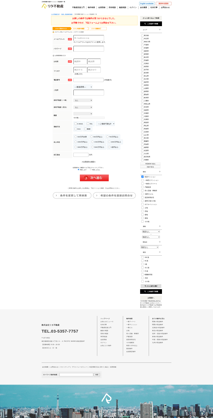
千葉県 (146, 45)
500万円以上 (98, 137)
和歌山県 (147, 104)
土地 (146, 208)
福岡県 (146, 147)
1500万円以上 (99, 142)
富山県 (146, 76)
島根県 (146, 129)
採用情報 (113, 367)
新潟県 (146, 73)
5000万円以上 (99, 147)
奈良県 (146, 107)
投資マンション (150, 177)
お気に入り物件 (106, 345)
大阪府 (146, 116)
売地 (146, 211)
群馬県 (146, 54)
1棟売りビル (149, 194)
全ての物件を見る (158, 318)
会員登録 (101, 7)
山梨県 (146, 88)
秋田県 (146, 66)
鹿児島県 (147, 157)
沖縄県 (146, 160)
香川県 (146, 138)
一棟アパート (131, 321)
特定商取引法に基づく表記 (98, 367)
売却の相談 (104, 333)
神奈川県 (147, 42)
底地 (146, 218)
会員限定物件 (131, 351)
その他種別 (130, 342)
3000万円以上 (82, 147)
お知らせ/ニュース (107, 321)
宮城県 (146, 48)
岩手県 (146, 70)
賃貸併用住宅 (149, 197)
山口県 (146, 135)
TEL (91, 124)
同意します (83, 170)
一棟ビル (129, 327)
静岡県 (146, 91)
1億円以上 (114, 147)
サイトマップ (65, 367)
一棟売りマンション (152, 180)
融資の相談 (104, 330)
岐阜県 (146, 98)
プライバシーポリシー (79, 367)
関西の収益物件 (157, 324)
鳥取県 (146, 122)
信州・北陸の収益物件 (160, 333)
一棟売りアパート (151, 184)
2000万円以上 (116, 142)
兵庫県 (146, 119)
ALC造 (147, 268)
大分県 (146, 153)
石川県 (146, 79)
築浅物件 (129, 348)
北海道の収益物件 (158, 327)
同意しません (96, 170)
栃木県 (146, 57)
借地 (146, 215)
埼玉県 (146, 38)
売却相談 (112, 7)
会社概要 (143, 7)
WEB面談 (104, 336)
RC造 (146, 261)
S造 (146, 264)
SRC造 (147, 257)
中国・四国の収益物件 (160, 339)
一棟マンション (131, 324)
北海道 (146, 63)
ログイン (133, 7)
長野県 (146, 85)
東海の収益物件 (157, 336)
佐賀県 (146, 150)
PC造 (146, 271)
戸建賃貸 (148, 187)
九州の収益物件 (157, 342)
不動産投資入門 (78, 7)
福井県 (146, 82)
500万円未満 (82, 137)
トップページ (105, 318)
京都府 (146, 113)
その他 (147, 221)
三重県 (146, 101)
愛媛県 (146, 141)
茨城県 (146, 60)
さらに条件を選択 (152, 286)
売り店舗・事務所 (151, 190)
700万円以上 (113, 137)
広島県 (146, 132)
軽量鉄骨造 (148, 274)
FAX (79, 129)
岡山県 (146, 125)
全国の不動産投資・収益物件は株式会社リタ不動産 (104, 410)
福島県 (146, 51)
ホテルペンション (151, 204)
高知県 (146, 144)
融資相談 (122, 7)
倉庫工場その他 (150, 201)
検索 (96, 374)
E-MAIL (80, 124)
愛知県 (146, 94)
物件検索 (91, 7)
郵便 (88, 129)
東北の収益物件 (157, 330)
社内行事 (154, 7)
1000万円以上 (82, 142)
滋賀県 (146, 110)
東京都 (146, 35)
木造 (146, 278)
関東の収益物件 (157, 321)
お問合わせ (165, 7)
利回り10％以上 (131, 345)
